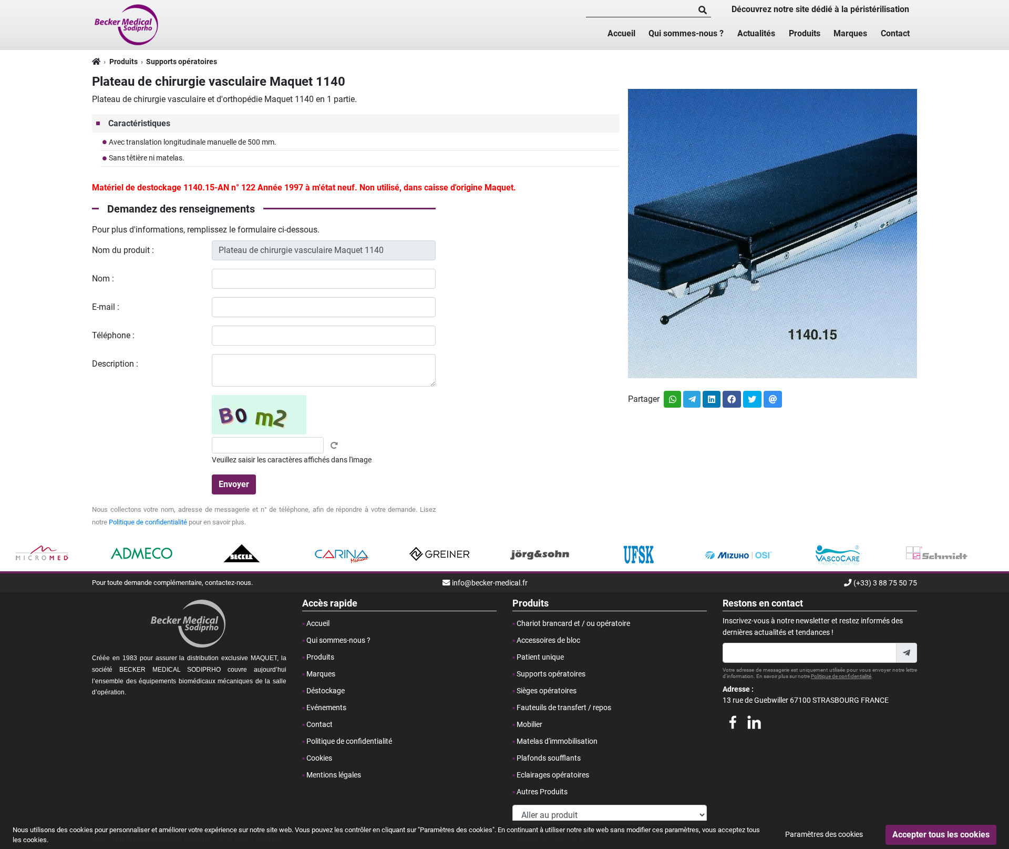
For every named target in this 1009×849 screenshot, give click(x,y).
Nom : (103, 279)
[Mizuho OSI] (738, 554)
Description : (115, 364)
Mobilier (529, 724)
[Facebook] (733, 721)
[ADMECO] (142, 554)
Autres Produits (542, 791)
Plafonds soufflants (549, 758)
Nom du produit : (123, 250)
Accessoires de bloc (548, 640)
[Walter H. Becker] (241, 554)
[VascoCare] (837, 554)
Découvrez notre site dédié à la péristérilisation (820, 9)
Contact (895, 33)
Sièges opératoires (546, 690)
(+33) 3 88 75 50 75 (885, 583)
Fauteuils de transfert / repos (564, 707)
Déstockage (325, 690)
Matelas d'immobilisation (557, 741)
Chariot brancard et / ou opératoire (573, 623)
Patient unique (540, 657)
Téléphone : (113, 335)
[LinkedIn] (754, 721)
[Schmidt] (937, 554)
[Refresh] (334, 445)
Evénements (326, 707)
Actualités (756, 33)
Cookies (319, 758)
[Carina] (341, 554)
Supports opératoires (181, 61)
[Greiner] (440, 554)
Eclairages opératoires (553, 775)
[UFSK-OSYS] (639, 554)
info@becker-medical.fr (490, 583)
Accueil (621, 33)
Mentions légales (333, 775)
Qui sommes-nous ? (686, 33)
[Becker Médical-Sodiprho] (127, 24)
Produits (804, 33)
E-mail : (105, 307)
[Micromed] (43, 554)
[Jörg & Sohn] (539, 554)
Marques (850, 33)
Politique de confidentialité (148, 522)
